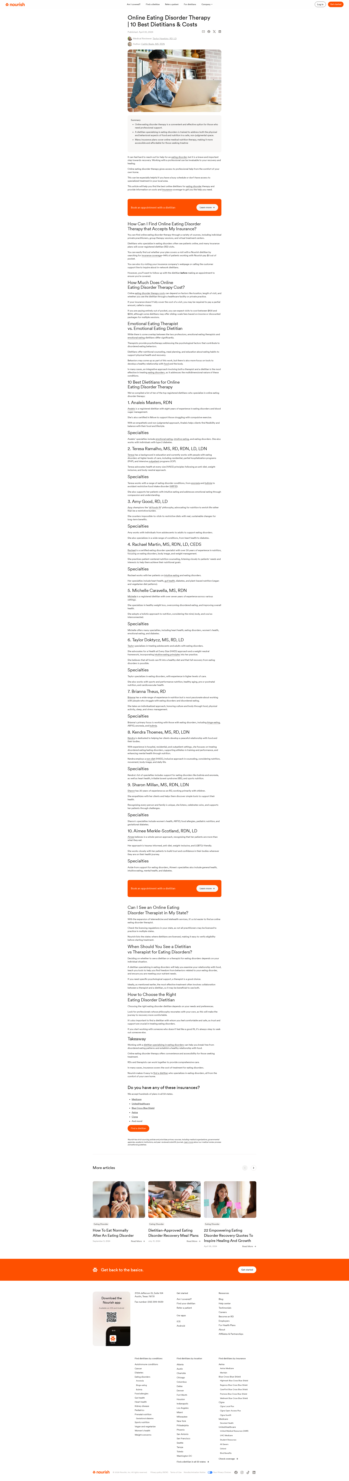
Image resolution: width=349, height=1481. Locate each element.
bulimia (208, 483)
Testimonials (225, 1307)
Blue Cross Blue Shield (143, 1108)
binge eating (213, 722)
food (166, 363)
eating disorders (156, 372)
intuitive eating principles (167, 654)
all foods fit (155, 507)
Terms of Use (176, 1472)
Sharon (131, 790)
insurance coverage (152, 255)
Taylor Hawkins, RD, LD (165, 38)
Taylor (131, 645)
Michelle (132, 596)
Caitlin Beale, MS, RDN (153, 44)
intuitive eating (181, 439)
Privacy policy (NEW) (159, 1472)
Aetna (135, 1112)
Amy (130, 507)
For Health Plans (227, 1325)
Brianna (131, 697)
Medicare (137, 1099)
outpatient (154, 461)
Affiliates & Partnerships (231, 1334)
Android (181, 1325)
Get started (335, 4)
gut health (170, 580)
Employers (224, 1320)
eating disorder (179, 157)
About (222, 1329)
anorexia (195, 483)
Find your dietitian (186, 1303)
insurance (167, 189)
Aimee (131, 836)
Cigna (135, 1116)
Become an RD (226, 1316)
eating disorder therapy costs (150, 293)
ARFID (173, 486)
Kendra (131, 738)
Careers (223, 1312)
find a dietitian (160, 1073)
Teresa (131, 454)
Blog (221, 1299)
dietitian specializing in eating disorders (164, 1044)
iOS (178, 1321)
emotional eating (136, 337)
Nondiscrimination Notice (194, 1472)
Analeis (131, 408)
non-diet (150, 758)
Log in (320, 4)
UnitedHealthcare (141, 1103)
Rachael (132, 550)
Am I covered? (184, 1299)
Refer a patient (184, 1307)
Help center (225, 1303)
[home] (15, 4)
